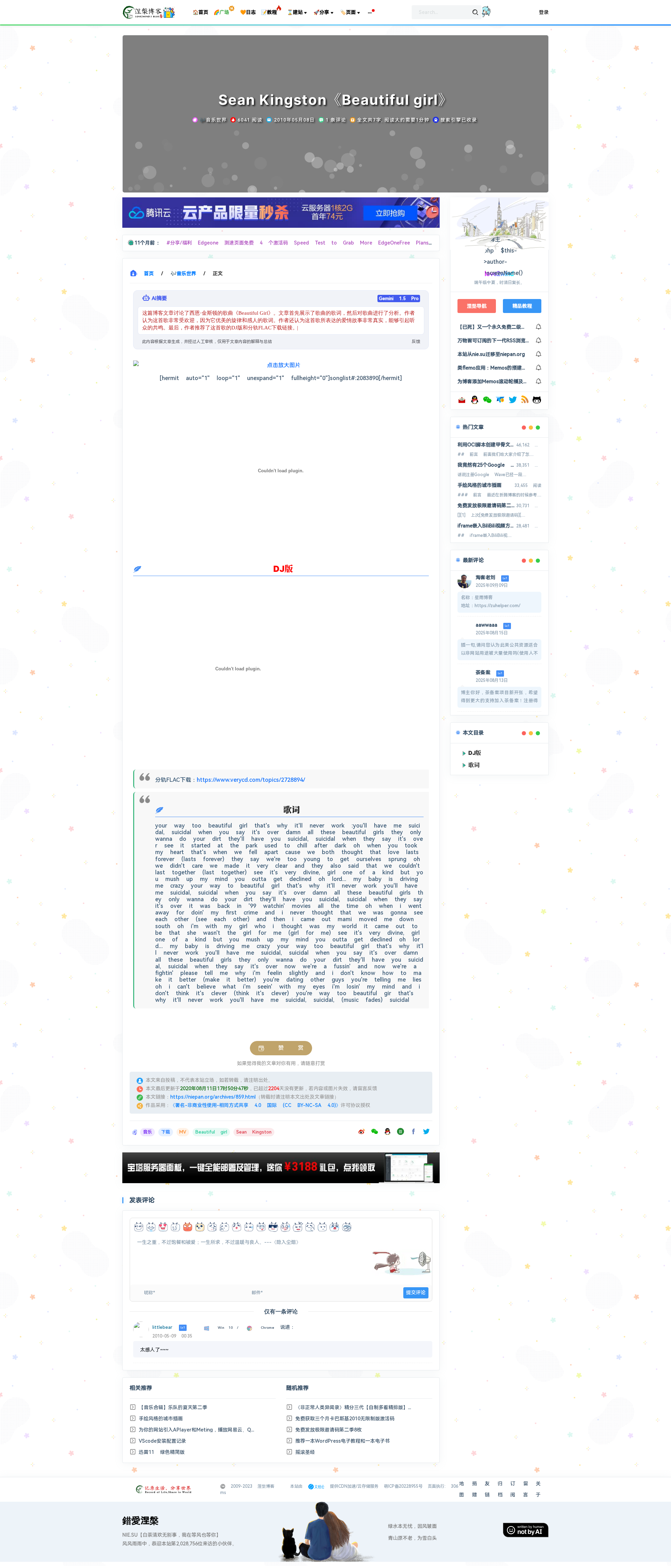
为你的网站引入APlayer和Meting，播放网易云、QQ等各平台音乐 (197, 1429)
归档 (500, 1489)
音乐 (147, 1132)
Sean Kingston (254, 1132)
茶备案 (483, 672)
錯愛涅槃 (140, 1520)
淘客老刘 (485, 577)
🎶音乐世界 (183, 273)
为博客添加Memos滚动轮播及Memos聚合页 (493, 381)
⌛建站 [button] (295, 12)
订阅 (512, 1489)
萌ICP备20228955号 (403, 1486)
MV (182, 1132)
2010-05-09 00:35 (172, 1336)
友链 (487, 1489)
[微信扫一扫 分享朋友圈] (376, 1132)
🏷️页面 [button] (348, 12)
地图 (461, 1489)
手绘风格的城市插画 (161, 1418)
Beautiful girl (211, 1132)
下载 (165, 1132)
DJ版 (474, 752)
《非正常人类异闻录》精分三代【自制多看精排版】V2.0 (353, 1407)
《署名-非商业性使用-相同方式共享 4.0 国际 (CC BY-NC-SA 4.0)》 (255, 1105)
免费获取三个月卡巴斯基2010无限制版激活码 (345, 1418)
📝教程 (269, 12)
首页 (149, 273)
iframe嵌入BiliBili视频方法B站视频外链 (486, 526)
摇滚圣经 (305, 1452)
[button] (370, 12)
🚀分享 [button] (321, 12)
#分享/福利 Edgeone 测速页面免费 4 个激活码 (230, 243)
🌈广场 (221, 12)
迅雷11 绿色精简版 (162, 1452)
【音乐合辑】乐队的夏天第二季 (173, 1407)
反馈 (416, 341)
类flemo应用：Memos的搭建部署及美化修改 (493, 368)
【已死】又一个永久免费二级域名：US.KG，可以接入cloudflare (493, 327)
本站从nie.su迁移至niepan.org (491, 354)
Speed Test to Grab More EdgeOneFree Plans (364, 243)
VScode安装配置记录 (162, 1440)
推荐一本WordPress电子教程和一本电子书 (342, 1440)
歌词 (473, 765)
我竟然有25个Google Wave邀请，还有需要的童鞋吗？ (486, 465)
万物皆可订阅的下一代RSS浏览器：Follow (493, 340)
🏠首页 (200, 12)
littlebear (162, 1327)
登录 (544, 12)
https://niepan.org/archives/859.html (213, 1097)
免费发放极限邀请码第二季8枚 (328, 1429)
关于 (538, 1489)
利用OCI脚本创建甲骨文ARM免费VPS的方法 (486, 444)
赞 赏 (283, 1047)
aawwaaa (486, 624)
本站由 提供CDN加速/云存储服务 (334, 1486)
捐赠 (474, 1489)
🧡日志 (248, 12)
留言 (525, 1489)
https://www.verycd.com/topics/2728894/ (251, 780)
